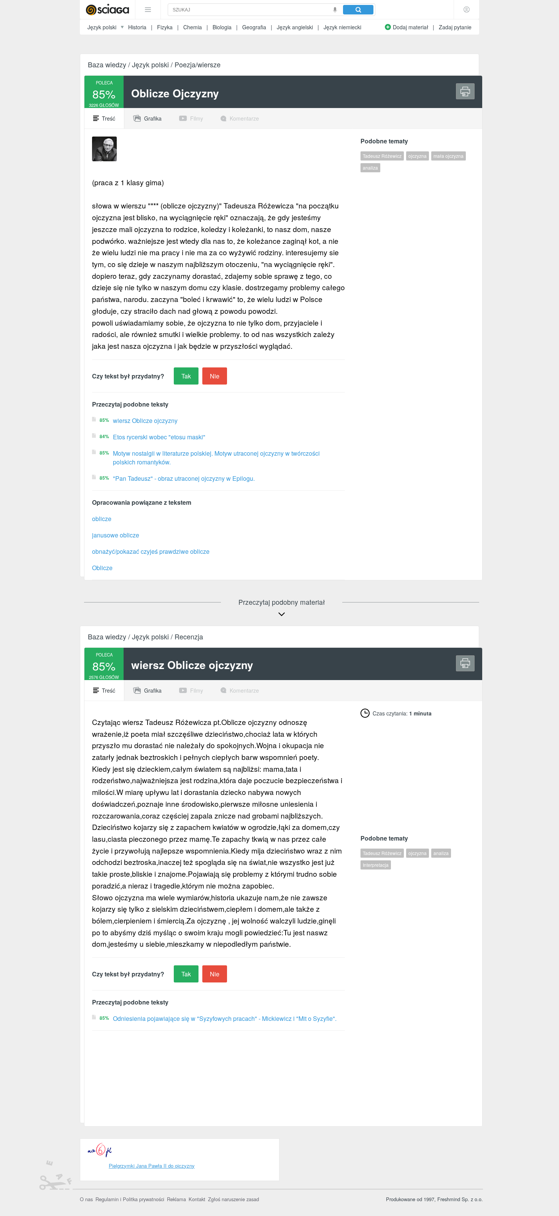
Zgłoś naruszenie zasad (233, 1199)
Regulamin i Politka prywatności (129, 1199)
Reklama (176, 1199)
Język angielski (295, 27)
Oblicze (102, 567)
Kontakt (197, 1199)
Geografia (254, 27)
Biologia (222, 27)
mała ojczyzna (449, 156)
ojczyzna (417, 156)
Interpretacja (376, 865)
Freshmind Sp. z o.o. (460, 1199)
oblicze (101, 518)
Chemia (192, 27)
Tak (186, 376)
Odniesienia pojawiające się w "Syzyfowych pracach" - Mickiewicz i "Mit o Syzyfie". (225, 1018)
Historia (137, 27)
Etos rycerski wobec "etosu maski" (159, 436)
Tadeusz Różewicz (382, 156)
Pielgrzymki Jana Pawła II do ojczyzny (152, 1165)
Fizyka (165, 27)
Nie (214, 376)
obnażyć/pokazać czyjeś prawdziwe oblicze (151, 551)
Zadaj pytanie (455, 27)
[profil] (466, 9)
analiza (370, 167)
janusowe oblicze (115, 535)
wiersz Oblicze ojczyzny (145, 420)
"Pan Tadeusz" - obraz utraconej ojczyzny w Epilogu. (184, 478)
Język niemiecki (342, 27)
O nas (86, 1199)
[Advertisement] (417, 772)
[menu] (147, 9)
